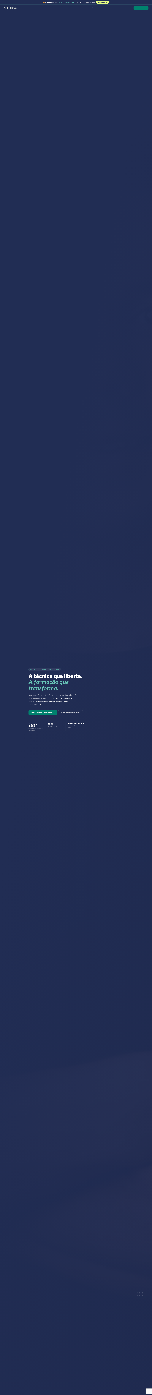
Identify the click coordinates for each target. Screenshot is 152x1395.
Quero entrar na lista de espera (41, 712)
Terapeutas (120, 8)
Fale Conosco (141, 8)
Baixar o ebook (102, 2)
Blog (129, 8)
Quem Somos (80, 8)
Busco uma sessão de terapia (70, 712)
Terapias (110, 8)
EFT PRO (101, 8)
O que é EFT (92, 8)
